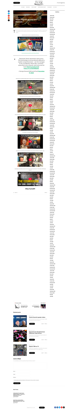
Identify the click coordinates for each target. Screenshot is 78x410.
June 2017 (51, 150)
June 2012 (51, 63)
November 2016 (52, 138)
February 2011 (52, 37)
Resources (28, 7)
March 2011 (51, 39)
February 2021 (52, 214)
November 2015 (52, 121)
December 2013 (52, 92)
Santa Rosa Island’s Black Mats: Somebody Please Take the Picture (18, 401)
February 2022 (52, 234)
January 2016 (52, 125)
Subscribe (17, 2)
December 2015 (52, 123)
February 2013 (52, 75)
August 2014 (52, 104)
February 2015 (52, 111)
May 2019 (51, 181)
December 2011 (52, 53)
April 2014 (51, 97)
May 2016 (51, 128)
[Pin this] (9, 16)
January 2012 (52, 54)
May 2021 (51, 219)
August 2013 (52, 85)
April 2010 (51, 20)
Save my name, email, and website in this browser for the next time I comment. (26, 380)
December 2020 (52, 210)
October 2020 (52, 207)
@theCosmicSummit (33, 67)
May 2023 (51, 258)
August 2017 (52, 154)
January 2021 (52, 212)
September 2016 (52, 135)
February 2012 (52, 56)
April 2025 (51, 284)
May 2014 (51, 99)
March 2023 (52, 255)
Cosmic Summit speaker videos (37, 317)
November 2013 (52, 90)
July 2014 (51, 102)
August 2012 (52, 66)
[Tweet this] (9, 13)
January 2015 (52, 109)
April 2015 (51, 114)
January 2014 (52, 94)
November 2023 (52, 267)
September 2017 (52, 155)
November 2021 (52, 229)
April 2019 (51, 179)
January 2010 (52, 15)
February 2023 (52, 253)
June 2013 (51, 82)
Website (14, 377)
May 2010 (51, 22)
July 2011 (51, 46)
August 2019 (52, 183)
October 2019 (52, 186)
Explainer (23, 7)
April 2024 (51, 275)
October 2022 (52, 248)
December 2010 (52, 34)
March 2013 (51, 77)
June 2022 (51, 241)
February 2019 (52, 176)
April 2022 (51, 238)
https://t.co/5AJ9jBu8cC (31, 68)
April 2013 (51, 78)
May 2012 (51, 61)
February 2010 (52, 17)
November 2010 (52, 32)
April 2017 (51, 147)
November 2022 (52, 250)
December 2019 (52, 190)
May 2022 (51, 239)
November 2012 (52, 70)
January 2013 (52, 73)
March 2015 (51, 113)
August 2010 (52, 27)
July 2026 (51, 296)
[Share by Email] (9, 20)
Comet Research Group (42, 7)
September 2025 (52, 291)
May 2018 (51, 164)
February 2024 (52, 272)
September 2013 (52, 87)
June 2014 (51, 101)
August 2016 (52, 133)
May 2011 (51, 42)
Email (14, 374)
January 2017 (52, 142)
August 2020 (52, 203)
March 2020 (52, 195)
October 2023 (52, 265)
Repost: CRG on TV (34, 346)
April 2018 (51, 162)
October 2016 (52, 137)
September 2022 (52, 246)
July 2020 (51, 202)
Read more (32, 323)
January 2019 (52, 174)
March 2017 (51, 145)
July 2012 (51, 65)
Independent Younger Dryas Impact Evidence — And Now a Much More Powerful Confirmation (19, 395)
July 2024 (51, 277)
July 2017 (51, 152)
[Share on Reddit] (9, 18)
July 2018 (51, 167)
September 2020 (52, 205)
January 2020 (52, 191)
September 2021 (52, 226)
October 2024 (52, 280)
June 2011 (51, 44)
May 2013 (51, 80)
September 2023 (52, 263)
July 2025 (51, 287)
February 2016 (52, 126)
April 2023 (51, 256)
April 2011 (51, 41)
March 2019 (51, 178)
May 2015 (51, 116)
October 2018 (52, 169)
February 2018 (52, 159)
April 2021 (51, 217)
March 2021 (51, 215)
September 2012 (52, 68)
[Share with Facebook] (9, 11)
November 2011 (52, 51)
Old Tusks (55, 7)
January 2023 (52, 251)
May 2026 (51, 294)
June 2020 (51, 200)
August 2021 (52, 224)
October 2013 (52, 89)
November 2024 (52, 282)
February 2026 (52, 292)
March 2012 (51, 58)
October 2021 (52, 227)
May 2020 (51, 198)
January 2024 (52, 270)
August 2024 (52, 279)
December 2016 (52, 140)
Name (14, 371)
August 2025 (52, 289)
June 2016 (51, 130)
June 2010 (51, 24)
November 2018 (52, 171)
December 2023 (52, 268)
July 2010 (51, 25)
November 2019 (52, 188)
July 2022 (51, 243)
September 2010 (52, 29)
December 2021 (52, 231)
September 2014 (52, 106)
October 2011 (52, 49)
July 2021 (51, 222)
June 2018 (51, 166)
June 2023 (51, 260)
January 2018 (52, 157)
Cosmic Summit (33, 7)
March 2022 (52, 236)
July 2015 (51, 118)
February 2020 (52, 193)
